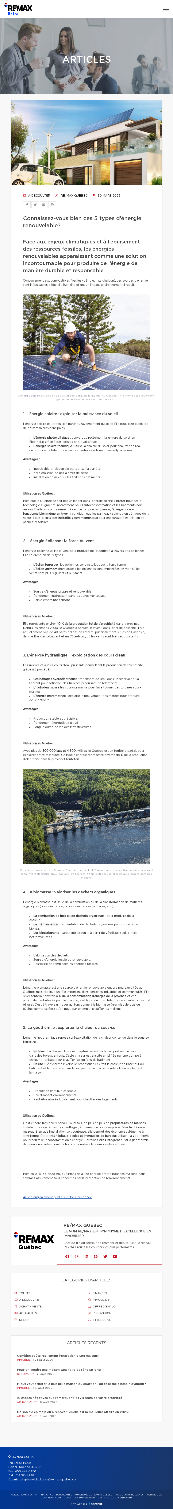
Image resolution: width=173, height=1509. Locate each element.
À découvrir (38, 195)
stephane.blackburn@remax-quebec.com (49, 1479)
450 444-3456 (25, 1471)
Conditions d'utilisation (80, 1498)
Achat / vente (30, 1306)
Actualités (27, 1313)
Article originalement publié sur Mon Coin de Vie (57, 1197)
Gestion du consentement (115, 1498)
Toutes (24, 1293)
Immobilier (100, 1300)
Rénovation (101, 1313)
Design (24, 1320)
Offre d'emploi (104, 1306)
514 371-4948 (25, 1475)
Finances (99, 1293)
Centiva (95, 1503)
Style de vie (102, 1320)
